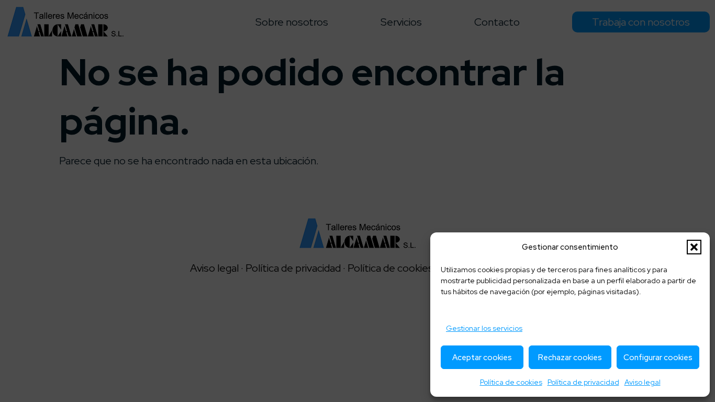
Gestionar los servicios (484, 328)
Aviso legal (642, 382)
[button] (694, 247)
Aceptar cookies (482, 357)
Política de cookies (511, 382)
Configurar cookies (657, 357)
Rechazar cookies (570, 357)
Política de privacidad (583, 382)
